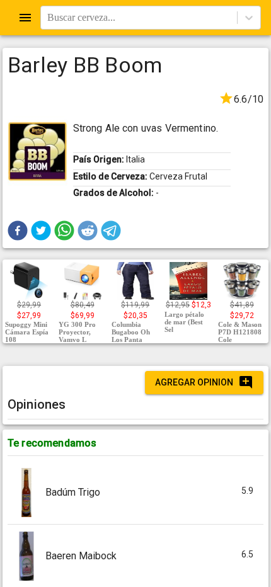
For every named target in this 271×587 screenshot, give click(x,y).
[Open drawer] (25, 18)
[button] (18, 230)
